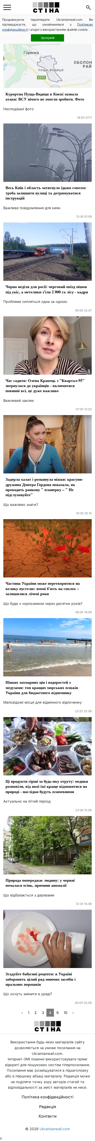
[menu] (7, 7)
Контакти (48, 1116)
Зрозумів (48, 38)
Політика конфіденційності (47, 1097)
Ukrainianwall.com (55, 1129)
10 (65, 1012)
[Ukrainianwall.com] (46, 7)
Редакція (47, 1106)
